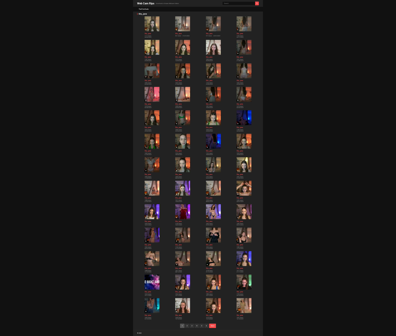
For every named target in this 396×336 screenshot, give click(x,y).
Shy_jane (148, 34)
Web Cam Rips (145, 3)
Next (212, 326)
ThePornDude (144, 9)
